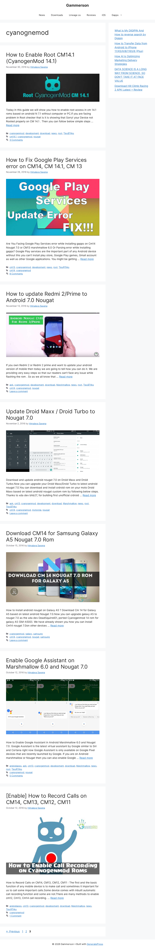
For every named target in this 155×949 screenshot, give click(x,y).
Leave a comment (19, 391)
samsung (38, 633)
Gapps (115, 15)
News (42, 15)
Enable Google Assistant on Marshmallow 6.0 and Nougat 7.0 (47, 663)
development (32, 133)
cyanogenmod (17, 133)
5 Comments (16, 775)
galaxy (28, 633)
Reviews (91, 15)
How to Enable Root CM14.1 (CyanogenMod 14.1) (40, 57)
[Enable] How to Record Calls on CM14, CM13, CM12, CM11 (46, 799)
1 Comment (15, 915)
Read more (12, 125)
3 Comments (16, 140)
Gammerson (77, 5)
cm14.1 (13, 136)
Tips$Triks (68, 133)
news (54, 133)
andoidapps (16, 766)
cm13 (12, 267)
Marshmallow (63, 384)
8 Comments (16, 273)
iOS (104, 15)
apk (11, 384)
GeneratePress (95, 944)
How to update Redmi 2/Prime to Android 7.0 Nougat (46, 297)
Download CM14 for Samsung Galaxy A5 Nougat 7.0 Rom (52, 536)
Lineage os (75, 15)
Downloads (57, 15)
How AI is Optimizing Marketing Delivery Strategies (127, 60)
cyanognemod (25, 136)
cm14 (12, 270)
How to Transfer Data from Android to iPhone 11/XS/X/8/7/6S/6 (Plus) (131, 47)
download (45, 133)
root (60, 133)
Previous (13, 931)
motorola (36, 510)
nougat (37, 136)
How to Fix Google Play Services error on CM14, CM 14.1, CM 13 (46, 163)
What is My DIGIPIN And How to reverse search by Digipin (130, 34)
